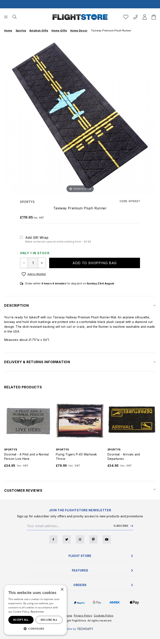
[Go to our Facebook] (53, 539)
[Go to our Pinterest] (93, 539)
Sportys (27, 202)
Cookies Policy (104, 615)
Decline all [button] (49, 619)
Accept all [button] (21, 619)
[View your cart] (154, 17)
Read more (37, 611)
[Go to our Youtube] (106, 539)
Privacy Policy (83, 615)
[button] (35, 628)
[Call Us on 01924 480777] (135, 17)
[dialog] (35, 610)
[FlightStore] (80, 17)
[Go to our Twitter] (66, 539)
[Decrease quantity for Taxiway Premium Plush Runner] (24, 263)
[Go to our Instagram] (80, 539)
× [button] (62, 589)
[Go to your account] (144, 17)
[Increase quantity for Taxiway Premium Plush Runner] (42, 263)
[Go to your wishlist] (125, 17)
